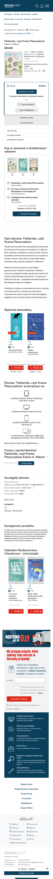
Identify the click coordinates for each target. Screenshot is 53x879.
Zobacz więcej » (13, 709)
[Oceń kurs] (11, 463)
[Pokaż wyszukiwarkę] (37, 6)
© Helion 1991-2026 (11, 857)
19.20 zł (37, 611)
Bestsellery (37, 19)
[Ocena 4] (32, 61)
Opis (12, 131)
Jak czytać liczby (15, 350)
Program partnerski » (25, 716)
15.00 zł (18, 611)
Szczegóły (14, 135)
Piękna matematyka (33, 351)
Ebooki (17, 14)
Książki (34, 14)
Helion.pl (15, 824)
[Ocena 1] (25, 61)
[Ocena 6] (37, 61)
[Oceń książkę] (36, 61)
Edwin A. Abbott (37, 52)
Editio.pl (32, 828)
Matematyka (17, 511)
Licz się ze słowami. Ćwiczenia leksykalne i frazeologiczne (24, 190)
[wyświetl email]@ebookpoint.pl (33, 862)
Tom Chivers (22, 352)
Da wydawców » (23, 736)
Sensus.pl (15, 828)
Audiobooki (25, 14)
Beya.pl (31, 835)
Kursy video (9, 19)
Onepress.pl (33, 824)
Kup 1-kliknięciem (27, 110)
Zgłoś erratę (9, 500)
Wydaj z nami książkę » (26, 726)
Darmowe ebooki (11, 24)
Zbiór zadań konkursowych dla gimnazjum (35, 596)
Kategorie (8, 14)
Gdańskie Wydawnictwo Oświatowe (34, 55)
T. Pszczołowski (16, 202)
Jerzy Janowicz (33, 600)
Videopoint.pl (17, 835)
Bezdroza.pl (33, 832)
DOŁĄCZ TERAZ (19, 699)
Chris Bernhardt (33, 354)
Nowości (27, 19)
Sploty (31, 839)
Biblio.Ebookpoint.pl (19, 843)
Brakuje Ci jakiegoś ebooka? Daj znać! (30, 757)
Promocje (19, 19)
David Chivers (13, 352)
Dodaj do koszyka (26, 92)
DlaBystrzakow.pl (18, 832)
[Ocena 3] (30, 61)
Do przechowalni (26, 123)
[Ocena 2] (27, 61)
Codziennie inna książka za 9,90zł (17, 33)
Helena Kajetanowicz (18, 194)
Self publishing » (23, 768)
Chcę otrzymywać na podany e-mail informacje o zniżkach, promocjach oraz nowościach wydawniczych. (33, 690)
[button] (44, 328)
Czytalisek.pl (16, 839)
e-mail (10, 680)
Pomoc (35, 443)
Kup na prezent (28, 104)
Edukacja (7, 511)
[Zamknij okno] (47, 869)
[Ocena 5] (35, 61)
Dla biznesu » (22, 746)
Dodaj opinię (26, 463)
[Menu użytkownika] (42, 6)
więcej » (40, 693)
